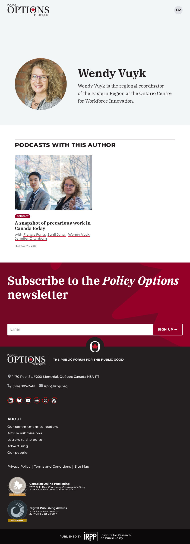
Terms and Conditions (52, 466)
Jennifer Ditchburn (31, 239)
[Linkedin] (10, 400)
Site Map (82, 466)
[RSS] (54, 400)
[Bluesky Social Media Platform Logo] (19, 400)
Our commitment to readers (32, 427)
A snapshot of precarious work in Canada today (53, 225)
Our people (17, 452)
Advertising (17, 446)
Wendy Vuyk (78, 235)
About (14, 419)
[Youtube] (28, 400)
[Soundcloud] (37, 400)
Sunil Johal (57, 235)
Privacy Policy (18, 466)
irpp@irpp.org (56, 386)
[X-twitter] (45, 400)
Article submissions (24, 433)
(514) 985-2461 (24, 386)
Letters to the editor (25, 440)
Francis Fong (34, 235)
